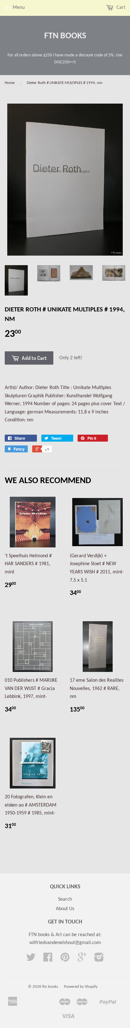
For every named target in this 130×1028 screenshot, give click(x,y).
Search (65, 899)
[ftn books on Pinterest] (65, 959)
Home (10, 83)
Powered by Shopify (81, 987)
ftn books (65, 36)
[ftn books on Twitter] (31, 959)
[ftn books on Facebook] (48, 959)
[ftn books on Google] (82, 959)
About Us (65, 908)
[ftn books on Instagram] (99, 959)
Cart (120, 7)
